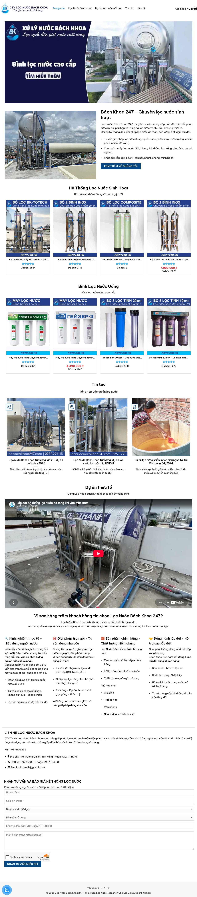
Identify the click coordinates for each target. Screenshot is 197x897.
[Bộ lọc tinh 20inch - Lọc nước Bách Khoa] (122, 326)
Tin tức (129, 8)
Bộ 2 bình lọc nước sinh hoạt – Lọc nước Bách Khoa (169, 259)
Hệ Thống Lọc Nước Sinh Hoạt (98, 188)
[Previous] (6, 238)
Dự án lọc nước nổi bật (108, 8)
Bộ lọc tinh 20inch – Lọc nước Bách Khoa (122, 357)
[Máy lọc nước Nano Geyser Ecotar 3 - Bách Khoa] (75, 326)
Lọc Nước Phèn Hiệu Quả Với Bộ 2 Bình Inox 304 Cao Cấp (75, 259)
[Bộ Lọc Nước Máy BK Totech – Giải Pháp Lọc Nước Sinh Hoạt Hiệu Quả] (28, 228)
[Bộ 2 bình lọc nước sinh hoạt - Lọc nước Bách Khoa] (169, 228)
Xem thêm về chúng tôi (121, 166)
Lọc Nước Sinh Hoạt (80, 8)
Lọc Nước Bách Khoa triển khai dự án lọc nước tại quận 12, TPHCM (98, 461)
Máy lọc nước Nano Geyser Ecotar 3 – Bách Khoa (74, 357)
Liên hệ (141, 8)
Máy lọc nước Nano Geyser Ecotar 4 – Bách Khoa (28, 357)
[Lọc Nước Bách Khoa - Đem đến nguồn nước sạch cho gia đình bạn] (24, 8)
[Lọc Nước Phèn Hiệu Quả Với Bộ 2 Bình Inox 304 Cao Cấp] (75, 228)
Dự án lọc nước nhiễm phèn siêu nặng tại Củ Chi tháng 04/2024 (161, 461)
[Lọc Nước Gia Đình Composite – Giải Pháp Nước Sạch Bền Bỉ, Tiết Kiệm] (122, 228)
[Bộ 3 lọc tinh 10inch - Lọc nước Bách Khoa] (169, 326)
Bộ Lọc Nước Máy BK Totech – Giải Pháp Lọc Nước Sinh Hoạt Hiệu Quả (28, 259)
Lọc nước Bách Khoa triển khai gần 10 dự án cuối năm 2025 (36, 461)
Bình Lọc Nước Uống (98, 286)
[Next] (190, 238)
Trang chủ (59, 8)
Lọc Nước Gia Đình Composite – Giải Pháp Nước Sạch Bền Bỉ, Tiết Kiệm (122, 259)
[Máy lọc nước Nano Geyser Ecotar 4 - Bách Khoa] (28, 326)
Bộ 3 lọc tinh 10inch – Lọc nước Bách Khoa (169, 357)
